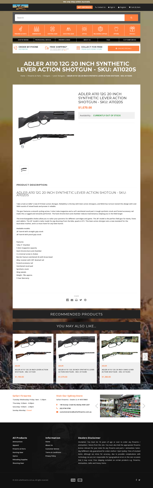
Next (145, 357)
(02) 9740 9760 (65, 408)
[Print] (76, 300)
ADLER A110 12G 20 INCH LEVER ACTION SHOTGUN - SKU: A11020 (31, 370)
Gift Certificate (85, 7)
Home (47, 442)
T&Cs (65, 50)
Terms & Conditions (53, 452)
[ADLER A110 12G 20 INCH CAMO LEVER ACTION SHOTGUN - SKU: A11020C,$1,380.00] (120, 348)
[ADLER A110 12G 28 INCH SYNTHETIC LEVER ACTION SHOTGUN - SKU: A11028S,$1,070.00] (76, 348)
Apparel (116, 34)
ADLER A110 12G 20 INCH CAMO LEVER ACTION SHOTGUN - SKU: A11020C (118, 370)
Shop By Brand (23, 40)
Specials (132, 34)
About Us (87, 40)
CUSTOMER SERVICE (129, 40)
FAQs (108, 40)
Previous (7, 357)
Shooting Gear (68, 34)
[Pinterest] (85, 300)
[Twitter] (81, 300)
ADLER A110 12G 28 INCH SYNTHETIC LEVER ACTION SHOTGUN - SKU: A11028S (76, 370)
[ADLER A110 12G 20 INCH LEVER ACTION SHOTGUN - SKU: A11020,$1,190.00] (33, 348)
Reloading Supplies (100, 34)
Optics (84, 34)
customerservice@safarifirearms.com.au (76, 412)
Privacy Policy (50, 456)
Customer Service (52, 449)
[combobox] (76, 17)
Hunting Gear (52, 34)
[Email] (72, 300)
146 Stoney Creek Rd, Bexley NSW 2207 (75, 405)
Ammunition (36, 34)
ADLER (17, 366)
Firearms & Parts (21, 34)
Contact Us (101, 7)
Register (123, 7)
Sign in (112, 7)
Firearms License (64, 40)
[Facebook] (67, 300)
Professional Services (43, 40)
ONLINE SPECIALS (124, 48)
